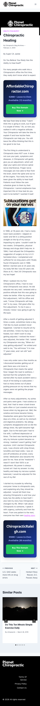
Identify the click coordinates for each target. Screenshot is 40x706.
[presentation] (20, 608)
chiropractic (11, 632)
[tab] (15, 645)
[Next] (34, 620)
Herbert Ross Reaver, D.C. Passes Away (31, 573)
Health (6, 31)
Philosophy (14, 31)
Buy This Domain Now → (20, 109)
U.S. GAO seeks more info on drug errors (10, 573)
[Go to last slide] (6, 620)
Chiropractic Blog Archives (15, 45)
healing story (29, 515)
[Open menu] (35, 4)
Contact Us (22, 688)
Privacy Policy (21, 684)
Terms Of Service (23, 678)
